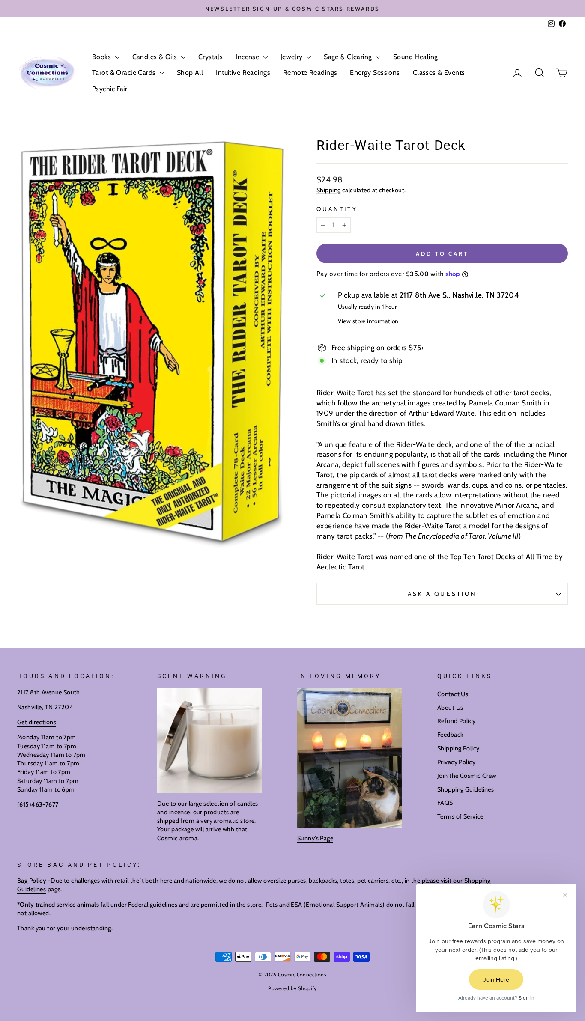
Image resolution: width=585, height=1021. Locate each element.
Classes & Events (439, 72)
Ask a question (442, 593)
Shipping (328, 190)
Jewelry (292, 57)
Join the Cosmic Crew (466, 776)
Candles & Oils (155, 57)
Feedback (450, 734)
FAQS (445, 803)
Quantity (337, 208)
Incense (248, 57)
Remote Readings (310, 72)
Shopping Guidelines (465, 789)
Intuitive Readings (243, 72)
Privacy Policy (456, 762)
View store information (368, 321)
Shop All (190, 72)
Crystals (210, 57)
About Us (450, 707)
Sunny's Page (315, 838)
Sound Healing (415, 57)
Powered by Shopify (292, 988)
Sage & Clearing (349, 57)
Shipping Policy (458, 748)
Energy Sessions (375, 72)
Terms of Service (460, 816)
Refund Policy (456, 721)
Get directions (36, 722)
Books (102, 57)
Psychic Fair (109, 89)
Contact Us (452, 694)
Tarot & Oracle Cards (125, 72)
